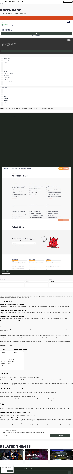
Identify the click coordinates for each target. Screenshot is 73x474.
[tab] (3, 273)
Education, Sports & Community (11, 7)
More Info (8, 454)
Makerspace (36, 461)
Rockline (61, 461)
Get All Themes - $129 (67, 1)
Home (6, 1)
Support (14, 1)
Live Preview (36, 18)
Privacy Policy (15, 468)
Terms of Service (21, 468)
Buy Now (36, 33)
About (23, 1)
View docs (52, 290)
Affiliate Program (26, 468)
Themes (9, 1)
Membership (19, 1)
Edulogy (11, 461)
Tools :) (31, 468)
